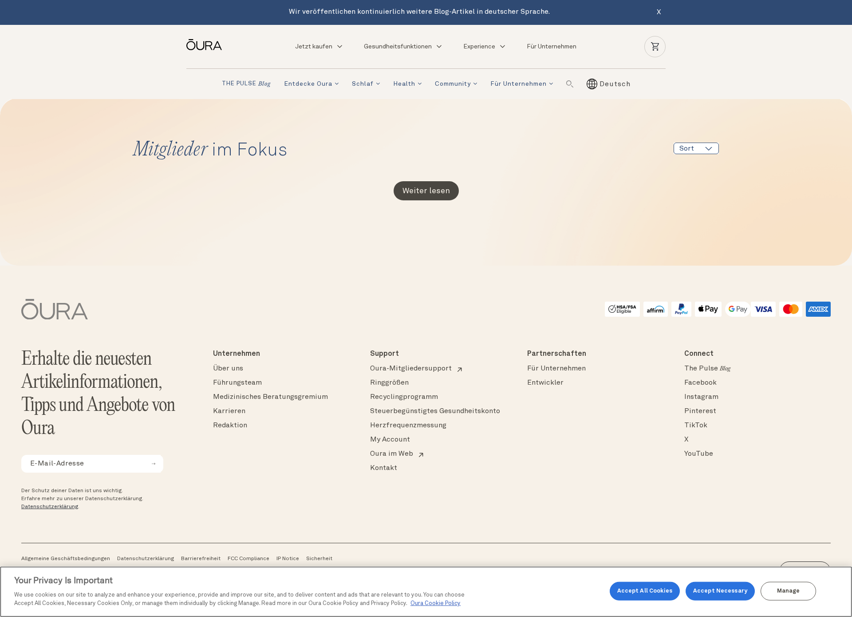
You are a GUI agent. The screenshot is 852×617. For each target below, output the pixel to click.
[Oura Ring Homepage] (207, 44)
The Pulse (707, 368)
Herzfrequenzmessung (408, 425)
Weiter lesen (426, 191)
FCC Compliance (248, 558)
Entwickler (545, 382)
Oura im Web (391, 454)
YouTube (698, 454)
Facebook (700, 382)
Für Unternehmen (551, 47)
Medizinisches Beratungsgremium (270, 397)
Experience (479, 47)
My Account (390, 439)
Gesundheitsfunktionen (398, 47)
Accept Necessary (720, 591)
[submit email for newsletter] (153, 464)
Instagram (701, 397)
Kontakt (383, 468)
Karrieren (229, 411)
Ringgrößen (389, 382)
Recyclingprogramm (404, 397)
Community (453, 84)
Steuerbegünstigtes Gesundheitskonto (435, 411)
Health (404, 84)
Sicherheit (319, 558)
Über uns (228, 368)
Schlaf (363, 84)
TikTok (695, 425)
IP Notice (287, 558)
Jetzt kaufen (313, 47)
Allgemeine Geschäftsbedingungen (65, 558)
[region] (426, 591)
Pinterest (700, 411)
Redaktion (230, 425)
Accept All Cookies (644, 591)
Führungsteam (237, 382)
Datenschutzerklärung (49, 507)
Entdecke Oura (308, 84)
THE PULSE (246, 84)
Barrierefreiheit (201, 558)
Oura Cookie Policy (435, 603)
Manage (788, 591)
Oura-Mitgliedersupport (411, 368)
